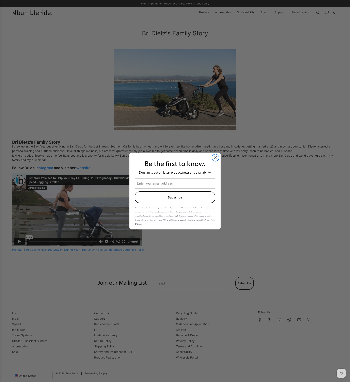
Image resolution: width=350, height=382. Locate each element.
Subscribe (175, 197)
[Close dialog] (215, 157)
